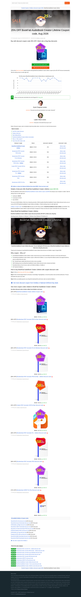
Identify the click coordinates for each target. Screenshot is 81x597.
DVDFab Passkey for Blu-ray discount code (20, 530)
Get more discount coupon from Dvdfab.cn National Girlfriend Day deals (35, 283)
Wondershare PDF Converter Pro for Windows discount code (29, 552)
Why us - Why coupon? (17, 138)
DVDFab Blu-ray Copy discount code (18, 532)
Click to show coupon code (41, 64)
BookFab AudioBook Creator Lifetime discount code (27, 562)
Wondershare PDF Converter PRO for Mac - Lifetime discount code (30, 550)
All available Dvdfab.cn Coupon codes (19, 518)
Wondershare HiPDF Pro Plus (18, 182)
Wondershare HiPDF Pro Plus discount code (25, 560)
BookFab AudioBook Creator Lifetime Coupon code (30, 291)
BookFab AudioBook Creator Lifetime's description (23, 137)
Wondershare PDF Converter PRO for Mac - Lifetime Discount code (34, 376)
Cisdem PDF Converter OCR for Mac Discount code (30, 405)
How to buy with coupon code (19, 140)
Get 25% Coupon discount (18, 131)
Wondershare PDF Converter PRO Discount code (29, 461)
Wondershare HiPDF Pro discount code (24, 558)
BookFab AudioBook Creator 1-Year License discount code (28, 563)
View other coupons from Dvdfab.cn (19, 540)
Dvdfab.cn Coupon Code (16, 206)
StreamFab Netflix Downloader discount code (20, 536)
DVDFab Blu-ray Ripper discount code (19, 524)
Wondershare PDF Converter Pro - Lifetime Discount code (31, 432)
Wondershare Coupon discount (23, 321)
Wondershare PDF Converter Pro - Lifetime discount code (28, 548)
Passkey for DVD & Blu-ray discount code (19, 534)
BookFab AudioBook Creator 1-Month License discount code (29, 565)
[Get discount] (63, 148)
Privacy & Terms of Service (22, 589)
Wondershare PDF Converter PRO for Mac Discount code (31, 319)
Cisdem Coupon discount (21, 407)
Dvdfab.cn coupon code (40, 38)
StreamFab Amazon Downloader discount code (21, 522)
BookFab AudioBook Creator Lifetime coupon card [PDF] (38, 191)
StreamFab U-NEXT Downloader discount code (21, 526)
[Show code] (62, 146)
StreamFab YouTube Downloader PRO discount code (22, 528)
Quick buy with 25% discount (41, 67)
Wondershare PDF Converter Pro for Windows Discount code (32, 348)
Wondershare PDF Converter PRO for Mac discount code (28, 554)
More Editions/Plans (17, 135)
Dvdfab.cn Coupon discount (22, 294)
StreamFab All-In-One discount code (18, 521)
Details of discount (16, 133)
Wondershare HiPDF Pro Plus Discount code (28, 490)
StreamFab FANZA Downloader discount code (20, 538)
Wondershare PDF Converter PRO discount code (26, 556)
